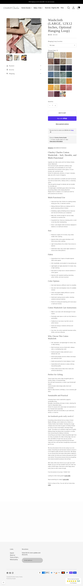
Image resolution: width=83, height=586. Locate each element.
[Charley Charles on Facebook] (7, 573)
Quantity (50, 101)
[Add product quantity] (55, 106)
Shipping (50, 148)
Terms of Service (15, 557)
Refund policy (14, 559)
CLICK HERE (67, 475)
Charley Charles (18, 576)
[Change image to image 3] (24, 58)
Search (12, 553)
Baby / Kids (38, 8)
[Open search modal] (68, 8)
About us (12, 555)
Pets (62, 8)
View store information (56, 141)
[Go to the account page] (73, 8)
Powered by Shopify (11, 578)
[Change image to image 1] (9, 58)
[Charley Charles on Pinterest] (10, 573)
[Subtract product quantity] (49, 106)
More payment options (62, 124)
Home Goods (25, 8)
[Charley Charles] (11, 7)
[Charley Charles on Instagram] (13, 573)
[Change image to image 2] (16, 58)
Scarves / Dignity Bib (52, 8)
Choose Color (52, 50)
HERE (49, 485)
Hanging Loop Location (55, 41)
